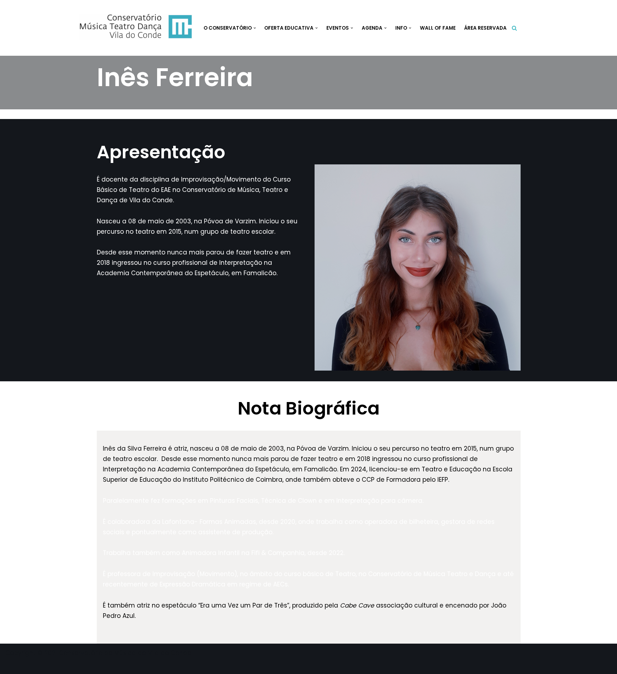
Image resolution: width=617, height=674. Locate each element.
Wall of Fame (438, 28)
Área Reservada (485, 28)
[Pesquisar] (514, 28)
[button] (255, 28)
